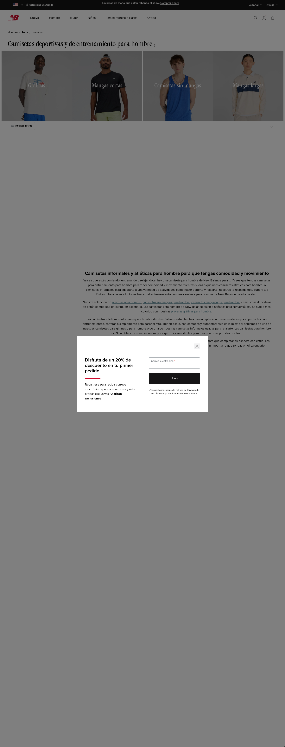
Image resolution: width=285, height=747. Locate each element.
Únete (174, 378)
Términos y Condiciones (167, 393)
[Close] (197, 346)
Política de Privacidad (186, 390)
